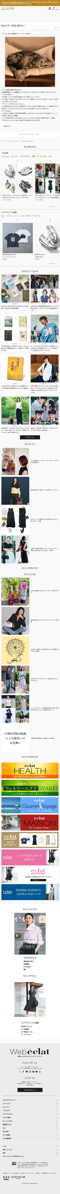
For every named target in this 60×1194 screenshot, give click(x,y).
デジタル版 (27, 967)
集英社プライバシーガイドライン (27, 1173)
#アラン (37, 134)
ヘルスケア (6, 1110)
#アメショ (23, 134)
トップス (9, 216)
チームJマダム (42, 156)
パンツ (16, 216)
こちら (32, 1167)
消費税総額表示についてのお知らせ (48, 1173)
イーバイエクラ (25, 1034)
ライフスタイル (25, 156)
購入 (25, 969)
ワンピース (36, 216)
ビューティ (14, 156)
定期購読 (26, 964)
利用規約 (38, 1173)
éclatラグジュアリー (10, 1100)
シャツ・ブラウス (25, 216)
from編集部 (7, 1138)
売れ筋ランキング (26, 1026)
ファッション (5, 156)
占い (4, 1128)
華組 (33, 156)
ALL (50, 156)
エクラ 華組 (7, 1117)
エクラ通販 (6, 1135)
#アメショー (30, 134)
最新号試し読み (28, 961)
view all (53, 206)
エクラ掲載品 (25, 1029)
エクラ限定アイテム (27, 1032)
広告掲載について (6, 1173)
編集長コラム (7, 1124)
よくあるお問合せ (15, 1173)
